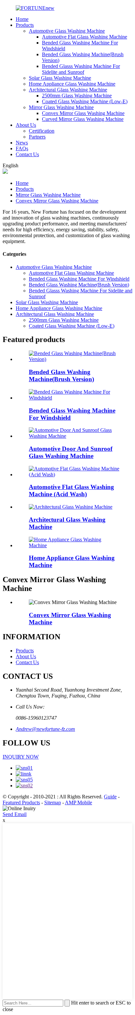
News (22, 142)
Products (25, 25)
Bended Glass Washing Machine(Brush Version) (79, 284)
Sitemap (52, 802)
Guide (110, 796)
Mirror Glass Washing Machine (61, 107)
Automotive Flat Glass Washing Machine (84, 37)
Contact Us (27, 154)
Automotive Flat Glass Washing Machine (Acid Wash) (71, 490)
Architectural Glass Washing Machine (68, 89)
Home (22, 19)
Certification (41, 131)
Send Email (15, 814)
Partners (37, 136)
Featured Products (21, 802)
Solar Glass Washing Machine (60, 78)
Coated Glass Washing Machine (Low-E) (84, 101)
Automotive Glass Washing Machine (67, 31)
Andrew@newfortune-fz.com (45, 729)
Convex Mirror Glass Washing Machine (83, 113)
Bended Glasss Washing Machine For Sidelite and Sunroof (81, 69)
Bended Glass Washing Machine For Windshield (79, 279)
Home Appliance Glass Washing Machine (72, 84)
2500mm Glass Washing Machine (77, 95)
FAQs (22, 148)
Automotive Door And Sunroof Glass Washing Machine (70, 452)
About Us (26, 125)
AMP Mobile (78, 802)
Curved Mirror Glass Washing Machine (83, 119)
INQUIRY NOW (21, 757)
